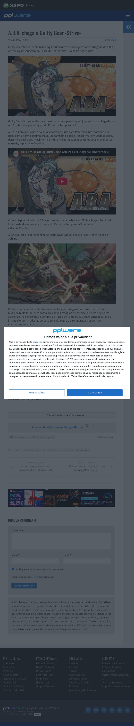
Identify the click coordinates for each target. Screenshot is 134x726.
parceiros (37, 342)
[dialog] (67, 363)
